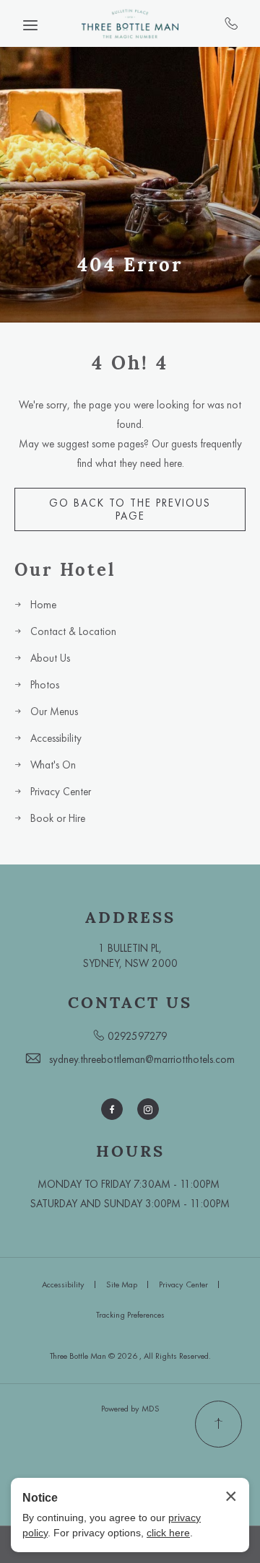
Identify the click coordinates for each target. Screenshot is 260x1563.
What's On (53, 765)
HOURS (130, 1151)
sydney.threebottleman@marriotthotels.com (142, 1059)
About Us (50, 658)
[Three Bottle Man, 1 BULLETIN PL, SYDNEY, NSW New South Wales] (130, 23)
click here (168, 1532)
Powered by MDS (130, 1408)
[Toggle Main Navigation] (30, 25)
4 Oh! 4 (130, 362)
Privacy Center (60, 791)
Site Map (121, 1284)
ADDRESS (130, 917)
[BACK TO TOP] (218, 1424)
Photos (44, 685)
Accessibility (56, 738)
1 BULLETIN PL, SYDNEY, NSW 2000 (130, 956)
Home (43, 604)
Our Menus (54, 711)
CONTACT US (130, 1002)
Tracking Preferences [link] (130, 1315)
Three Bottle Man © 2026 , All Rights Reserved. (130, 1356)
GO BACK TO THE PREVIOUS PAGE (130, 509)
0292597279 (231, 23)
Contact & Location (73, 631)
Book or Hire (57, 818)
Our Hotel (65, 570)
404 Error (130, 264)
